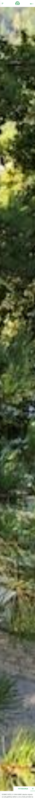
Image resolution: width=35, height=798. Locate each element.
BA (31, 4)
